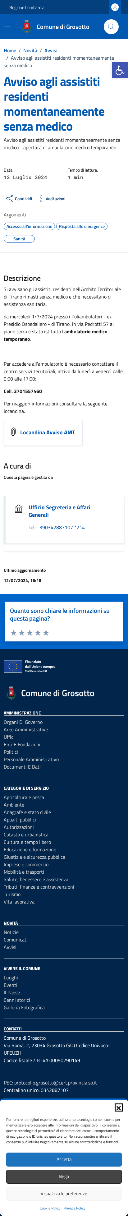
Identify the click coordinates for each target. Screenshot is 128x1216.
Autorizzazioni (19, 827)
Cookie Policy (50, 1208)
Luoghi (11, 977)
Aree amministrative (26, 729)
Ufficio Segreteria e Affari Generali (59, 511)
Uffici (9, 737)
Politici (11, 752)
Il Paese (12, 992)
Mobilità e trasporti (24, 872)
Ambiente (14, 804)
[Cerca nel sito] (111, 26)
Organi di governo (23, 722)
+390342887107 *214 (61, 527)
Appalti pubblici (20, 819)
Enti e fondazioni (22, 744)
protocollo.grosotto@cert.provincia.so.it (55, 1082)
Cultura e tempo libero (27, 842)
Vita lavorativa (19, 901)
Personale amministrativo (31, 759)
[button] (120, 70)
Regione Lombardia (26, 7)
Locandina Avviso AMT (47, 432)
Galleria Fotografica (24, 1007)
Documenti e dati (22, 766)
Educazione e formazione (30, 849)
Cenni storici (17, 1000)
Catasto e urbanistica (26, 834)
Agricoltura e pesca (24, 797)
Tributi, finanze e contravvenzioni (39, 886)
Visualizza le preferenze (64, 1193)
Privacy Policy (74, 1208)
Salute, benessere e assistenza (36, 879)
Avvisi (10, 947)
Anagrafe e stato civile (27, 812)
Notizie (11, 932)
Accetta (64, 1159)
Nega (64, 1176)
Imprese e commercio (26, 864)
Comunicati (16, 939)
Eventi (10, 985)
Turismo (12, 894)
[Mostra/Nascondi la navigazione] (7, 26)
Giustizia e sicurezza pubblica (34, 857)
